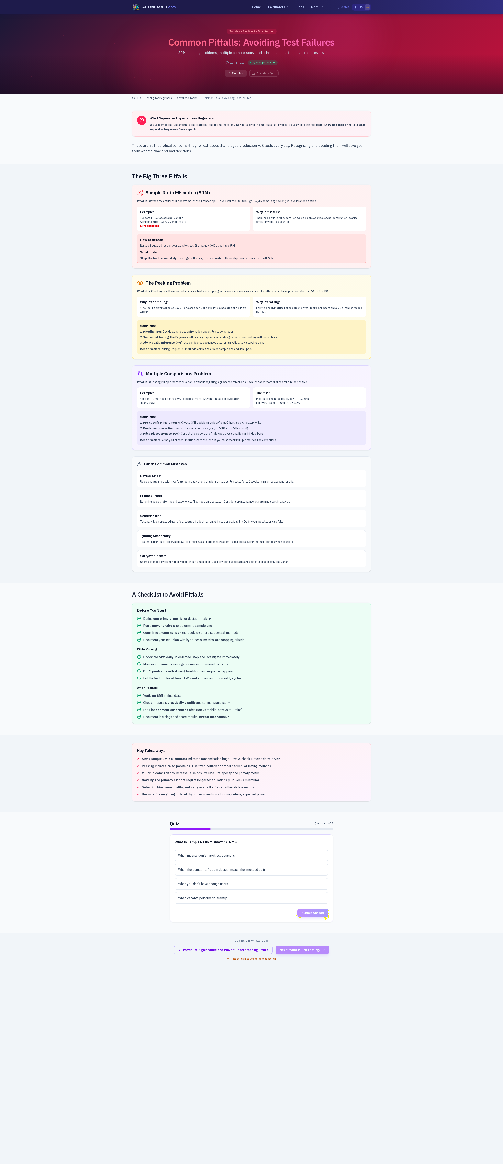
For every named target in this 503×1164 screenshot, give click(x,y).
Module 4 (238, 73)
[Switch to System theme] (367, 7)
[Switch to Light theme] (355, 7)
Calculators (276, 7)
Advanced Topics (187, 98)
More (315, 7)
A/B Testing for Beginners (156, 98)
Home (256, 7)
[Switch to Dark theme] (361, 7)
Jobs (300, 7)
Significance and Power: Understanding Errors (225, 950)
